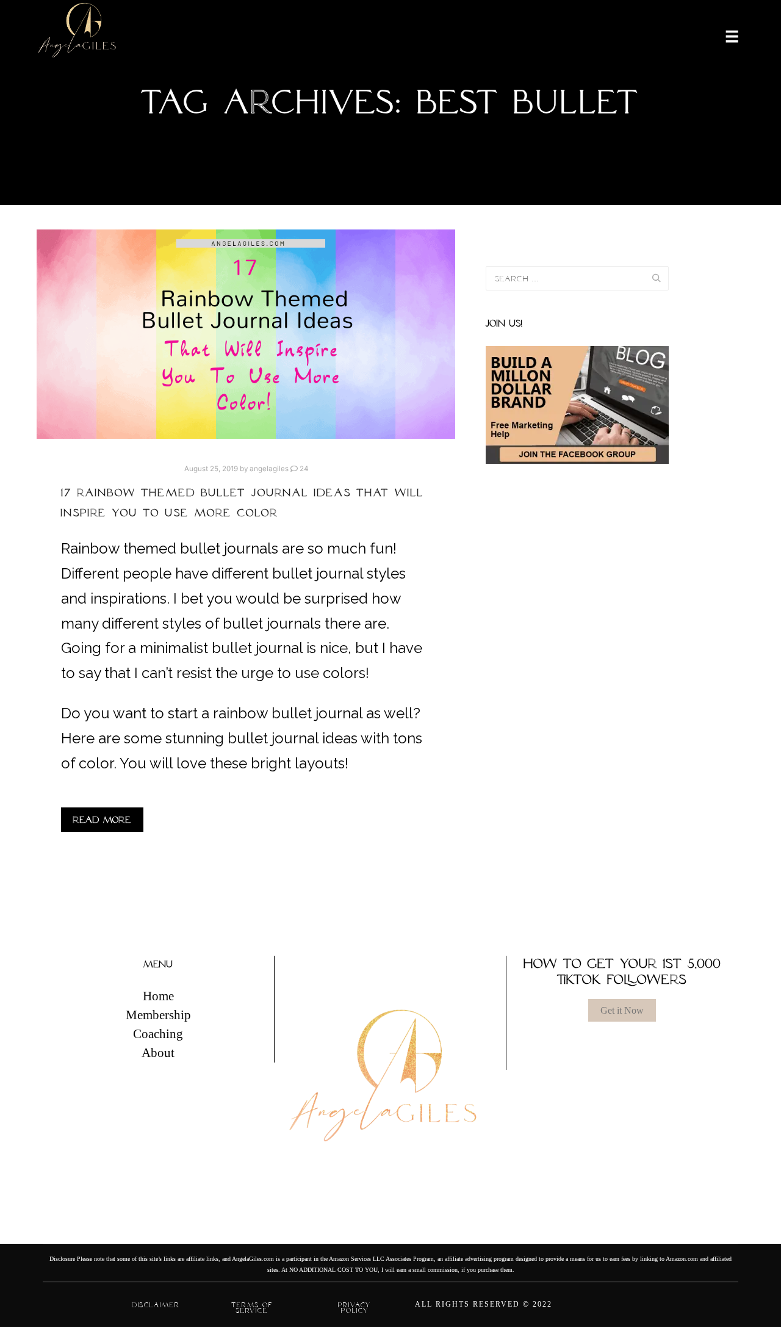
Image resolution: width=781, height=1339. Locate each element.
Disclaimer (156, 1305)
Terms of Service (252, 1308)
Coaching (158, 1034)
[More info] (724, 35)
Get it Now (622, 1010)
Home (158, 996)
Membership (158, 1015)
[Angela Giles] (78, 35)
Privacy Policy (354, 1308)
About (158, 1052)
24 (303, 468)
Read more (102, 819)
